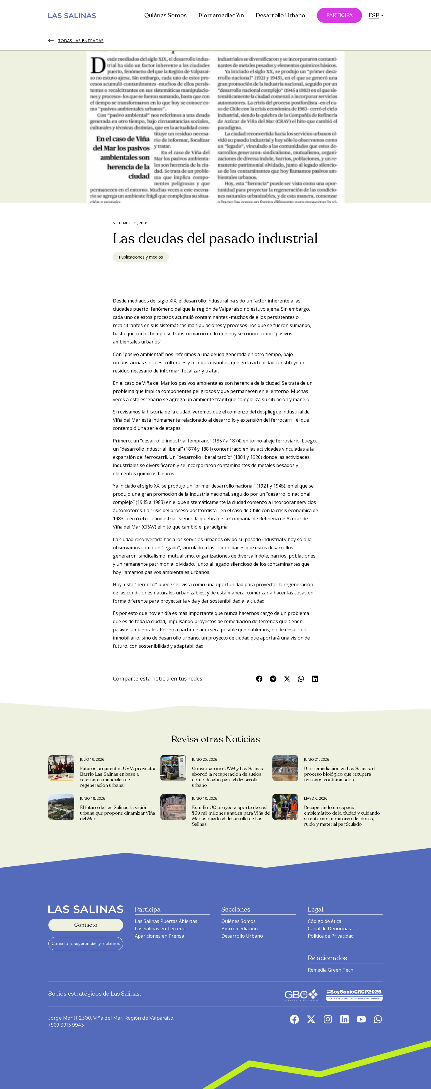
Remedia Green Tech (330, 970)
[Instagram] (327, 1019)
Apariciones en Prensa (159, 936)
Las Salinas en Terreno (160, 928)
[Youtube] (361, 1019)
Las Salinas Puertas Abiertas (166, 921)
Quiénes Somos (165, 15)
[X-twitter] (311, 1019)
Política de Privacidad (331, 936)
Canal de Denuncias (329, 928)
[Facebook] (294, 1019)
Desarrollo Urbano (280, 15)
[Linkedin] (344, 1019)
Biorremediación (221, 15)
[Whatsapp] (378, 1019)
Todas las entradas (80, 40)
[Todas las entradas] (51, 40)
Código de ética (324, 921)
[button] (374, 15)
